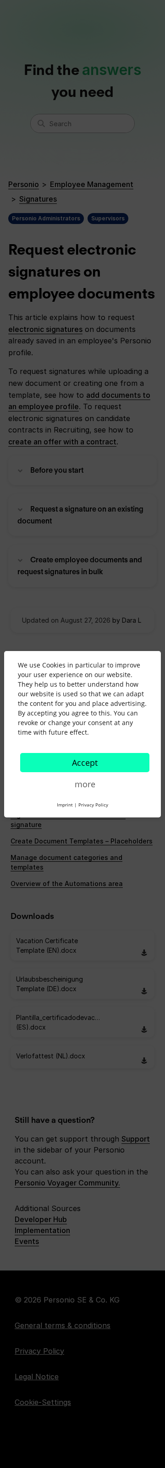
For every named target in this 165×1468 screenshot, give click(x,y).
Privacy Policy (93, 804)
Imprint (65, 804)
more (85, 784)
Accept (85, 762)
